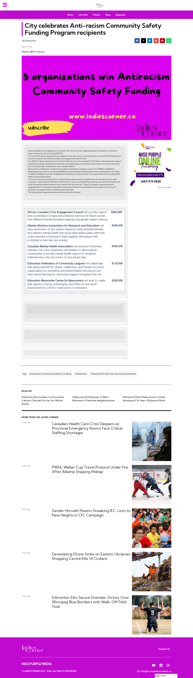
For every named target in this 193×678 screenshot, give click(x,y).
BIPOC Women (37, 51)
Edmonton (81, 373)
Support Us (164, 649)
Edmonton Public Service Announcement (113, 373)
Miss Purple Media (37, 664)
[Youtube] (153, 665)
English (162, 676)
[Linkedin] (161, 665)
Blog (108, 14)
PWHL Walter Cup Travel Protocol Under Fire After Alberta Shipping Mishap (90, 469)
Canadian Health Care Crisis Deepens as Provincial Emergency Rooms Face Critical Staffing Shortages (87, 428)
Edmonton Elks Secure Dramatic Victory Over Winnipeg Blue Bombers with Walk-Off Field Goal (90, 602)
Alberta (25, 51)
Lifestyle (83, 14)
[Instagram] (168, 665)
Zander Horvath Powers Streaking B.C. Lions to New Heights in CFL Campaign (91, 512)
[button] (137, 40)
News (70, 14)
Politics (96, 14)
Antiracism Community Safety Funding (50, 373)
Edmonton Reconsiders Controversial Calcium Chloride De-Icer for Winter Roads (43, 400)
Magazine (121, 14)
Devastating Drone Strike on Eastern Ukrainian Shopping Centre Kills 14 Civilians (91, 556)
